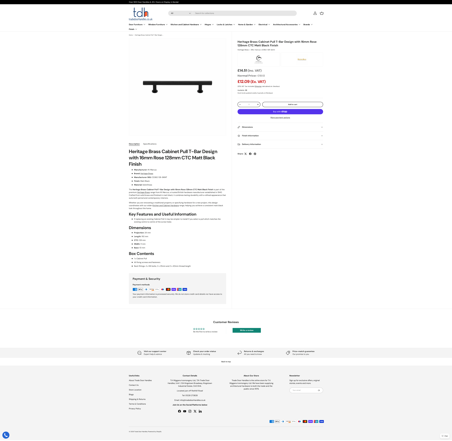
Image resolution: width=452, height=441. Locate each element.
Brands (306, 24)
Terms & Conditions (137, 404)
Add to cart (292, 104)
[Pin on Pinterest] (255, 153)
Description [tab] (134, 144)
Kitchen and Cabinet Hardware (185, 24)
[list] (177, 87)
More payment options (280, 117)
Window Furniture (156, 24)
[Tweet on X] (245, 153)
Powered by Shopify (154, 432)
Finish (131, 29)
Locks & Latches (224, 24)
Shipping (258, 86)
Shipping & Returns (137, 399)
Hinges (208, 24)
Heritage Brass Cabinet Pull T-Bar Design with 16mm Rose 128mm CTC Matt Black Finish (149, 35)
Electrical (263, 24)
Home (131, 35)
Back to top (226, 362)
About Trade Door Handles (140, 380)
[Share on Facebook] (250, 153)
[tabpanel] (177, 208)
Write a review (246, 330)
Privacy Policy (135, 408)
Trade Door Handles (140, 432)
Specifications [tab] (150, 144)
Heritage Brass (243, 50)
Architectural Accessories (285, 24)
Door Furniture (136, 24)
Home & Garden (245, 24)
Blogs (131, 394)
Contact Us (134, 385)
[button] (321, 13)
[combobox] (232, 13)
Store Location (135, 390)
